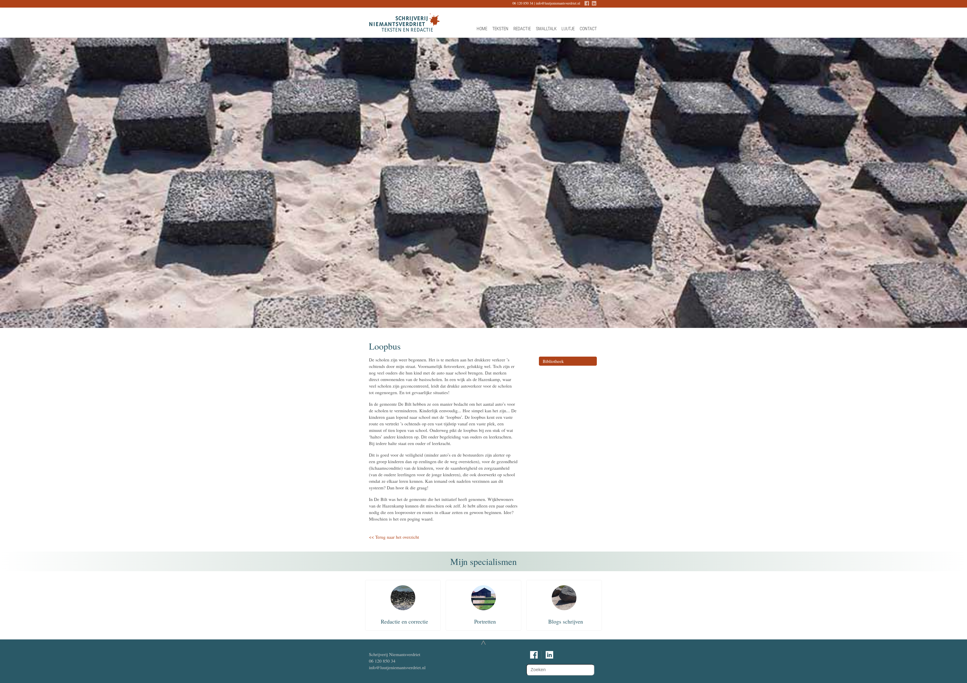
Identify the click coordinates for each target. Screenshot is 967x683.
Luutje (568, 28)
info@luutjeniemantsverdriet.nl (558, 3)
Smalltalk (546, 28)
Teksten (500, 28)
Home (482, 28)
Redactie (522, 28)
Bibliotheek (553, 361)
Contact (588, 28)
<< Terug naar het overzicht (394, 537)
